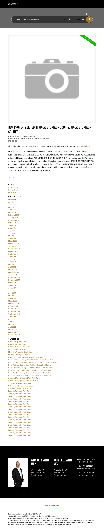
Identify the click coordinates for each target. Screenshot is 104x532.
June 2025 (12, 233)
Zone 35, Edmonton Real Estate (19, 422)
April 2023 (12, 298)
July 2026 (11, 202)
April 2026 (12, 210)
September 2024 (14, 254)
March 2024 (12, 270)
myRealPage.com (55, 505)
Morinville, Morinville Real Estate (20, 352)
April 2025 (12, 238)
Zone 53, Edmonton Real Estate (19, 425)
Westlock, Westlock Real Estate (19, 388)
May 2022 (11, 324)
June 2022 (12, 322)
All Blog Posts (13, 187)
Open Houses (13, 192)
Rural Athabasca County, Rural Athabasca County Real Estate (30, 360)
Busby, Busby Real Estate (17, 342)
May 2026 (11, 207)
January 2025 (13, 246)
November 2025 (14, 220)
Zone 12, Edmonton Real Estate (19, 396)
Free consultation (60, 475)
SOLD (91, 14)
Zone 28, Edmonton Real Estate (19, 414)
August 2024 (12, 257)
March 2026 (12, 212)
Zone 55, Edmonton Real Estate (19, 428)
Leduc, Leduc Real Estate (17, 349)
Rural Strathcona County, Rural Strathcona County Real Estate (30, 368)
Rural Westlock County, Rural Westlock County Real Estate (29, 373)
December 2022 (14, 309)
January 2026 (13, 217)
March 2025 (12, 241)
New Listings (13, 190)
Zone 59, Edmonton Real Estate (19, 435)
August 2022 (12, 316)
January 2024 (13, 275)
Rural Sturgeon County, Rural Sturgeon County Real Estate (31, 138)
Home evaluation (60, 472)
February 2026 (13, 215)
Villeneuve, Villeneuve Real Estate (20, 386)
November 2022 (14, 311)
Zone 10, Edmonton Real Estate (19, 394)
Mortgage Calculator (38, 472)
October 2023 (13, 283)
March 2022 (12, 330)
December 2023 (14, 277)
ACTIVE (83, 14)
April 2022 (12, 327)
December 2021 (14, 335)
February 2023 (13, 303)
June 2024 (12, 262)
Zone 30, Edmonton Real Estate (19, 420)
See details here (83, 146)
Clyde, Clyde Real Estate (17, 344)
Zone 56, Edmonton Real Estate (19, 430)
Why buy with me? (37, 470)
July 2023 (11, 290)
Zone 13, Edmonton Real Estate (19, 399)
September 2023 (14, 285)
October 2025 (13, 223)
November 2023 (14, 280)
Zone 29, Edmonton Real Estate (19, 417)
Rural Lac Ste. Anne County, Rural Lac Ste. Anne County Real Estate (33, 362)
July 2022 (11, 319)
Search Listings (36, 475)
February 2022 (13, 332)
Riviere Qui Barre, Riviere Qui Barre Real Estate (25, 357)
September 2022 (14, 314)
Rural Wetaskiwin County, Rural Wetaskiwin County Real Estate (31, 375)
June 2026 (12, 204)
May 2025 (11, 236)
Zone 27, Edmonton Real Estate (19, 412)
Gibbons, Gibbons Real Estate (19, 347)
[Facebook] (86, 479)
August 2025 (12, 228)
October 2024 (13, 251)
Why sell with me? (60, 470)
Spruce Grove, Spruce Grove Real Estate (23, 381)
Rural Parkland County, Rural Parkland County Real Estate (29, 365)
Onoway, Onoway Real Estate (19, 355)
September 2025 (14, 225)
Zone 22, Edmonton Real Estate (19, 407)
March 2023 (12, 301)
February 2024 (13, 272)
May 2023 (11, 296)
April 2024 (12, 267)
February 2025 (13, 244)
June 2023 (12, 293)
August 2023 (12, 288)
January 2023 (13, 306)
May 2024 (11, 264)
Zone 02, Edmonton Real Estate (19, 391)
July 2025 (11, 231)
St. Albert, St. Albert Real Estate (19, 383)
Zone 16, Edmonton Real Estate (19, 401)
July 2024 (11, 259)
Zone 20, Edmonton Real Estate (19, 404)
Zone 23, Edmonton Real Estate (19, 409)
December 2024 (14, 249)
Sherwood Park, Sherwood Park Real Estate (24, 378)
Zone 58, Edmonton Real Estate (19, 433)
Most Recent (12, 199)
